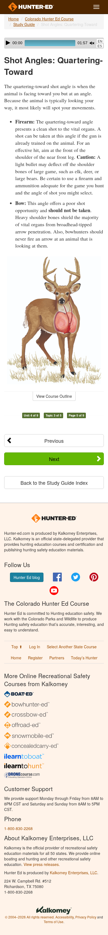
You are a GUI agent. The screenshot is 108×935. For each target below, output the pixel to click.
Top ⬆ (16, 646)
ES (99, 46)
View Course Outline (54, 396)
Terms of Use (53, 921)
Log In (34, 646)
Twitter (75, 577)
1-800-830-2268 (18, 828)
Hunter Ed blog (27, 577)
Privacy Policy (85, 917)
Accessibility (64, 917)
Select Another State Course (72, 646)
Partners (56, 657)
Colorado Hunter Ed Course (49, 19)
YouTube (54, 590)
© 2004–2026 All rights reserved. (30, 917)
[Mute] (92, 43)
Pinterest (93, 577)
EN (100, 41)
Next (54, 458)
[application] (54, 43)
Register (35, 657)
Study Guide (24, 24)
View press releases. (42, 864)
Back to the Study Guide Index (54, 482)
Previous (54, 440)
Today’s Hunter (84, 657)
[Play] (8, 43)
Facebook (57, 577)
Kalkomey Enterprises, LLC (73, 872)
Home (13, 19)
